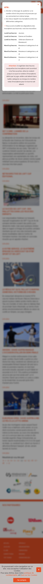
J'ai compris (21, 580)
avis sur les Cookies (29, 575)
